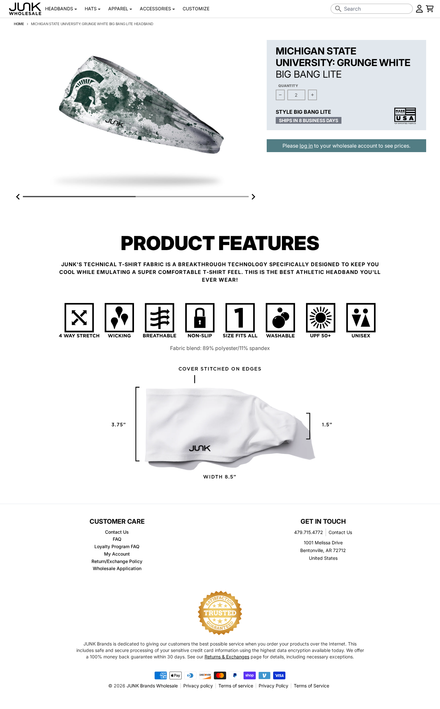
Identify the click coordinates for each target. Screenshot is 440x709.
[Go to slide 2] (192, 196)
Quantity (288, 85)
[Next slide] (253, 196)
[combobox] (371, 9)
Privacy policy (198, 685)
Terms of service (235, 685)
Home (19, 24)
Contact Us (340, 532)
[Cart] (430, 9)
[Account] (419, 9)
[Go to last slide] (18, 196)
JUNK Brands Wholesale (152, 685)
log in (306, 145)
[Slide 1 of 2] (136, 116)
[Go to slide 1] (79, 196)
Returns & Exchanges (227, 656)
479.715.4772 (308, 532)
